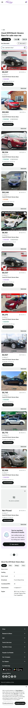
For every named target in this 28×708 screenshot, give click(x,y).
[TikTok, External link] (3, 676)
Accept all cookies (20, 703)
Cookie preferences (8, 703)
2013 (4, 29)
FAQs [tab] (10, 565)
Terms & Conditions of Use (7, 682)
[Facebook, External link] (6, 676)
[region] (14, 696)
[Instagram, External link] (12, 676)
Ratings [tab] (17, 565)
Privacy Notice (18, 690)
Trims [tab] (23, 565)
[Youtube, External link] (9, 676)
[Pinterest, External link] (15, 676)
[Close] (26, 686)
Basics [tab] (4, 565)
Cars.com (16, 693)
